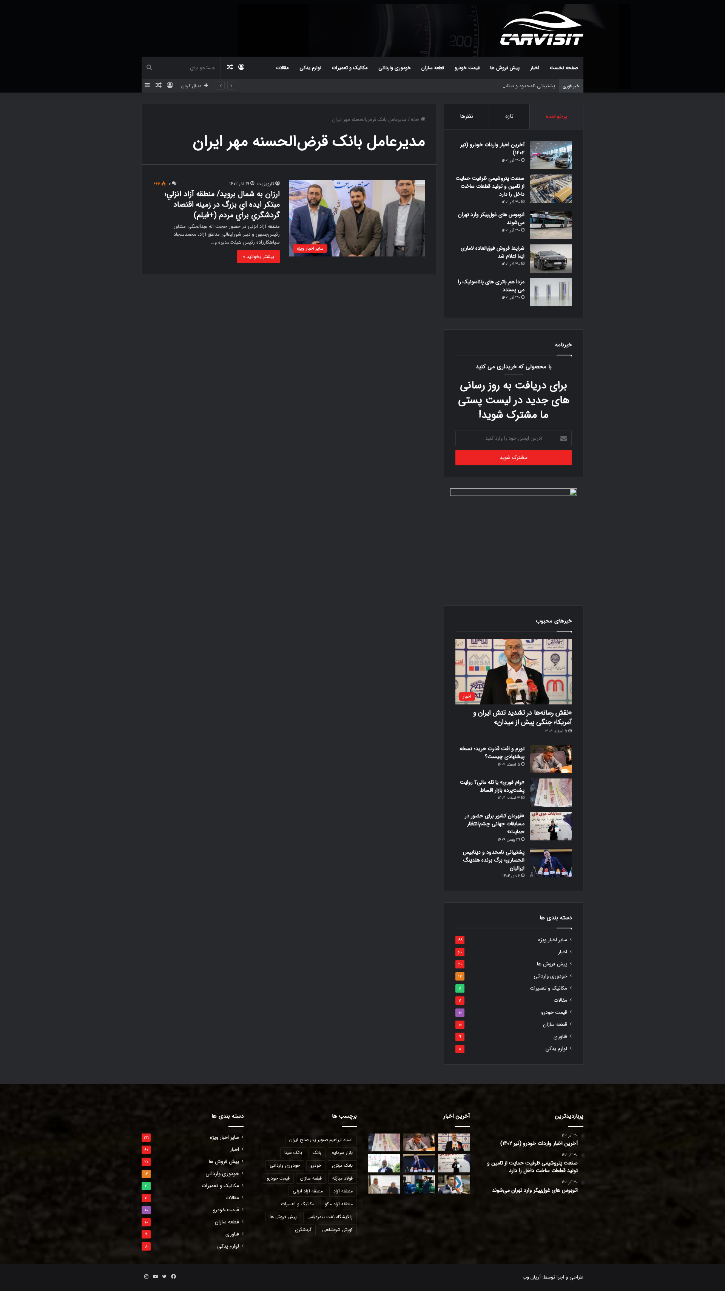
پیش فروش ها (505, 68)
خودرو (315, 1165)
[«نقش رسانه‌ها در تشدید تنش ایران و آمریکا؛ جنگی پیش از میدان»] (454, 1142)
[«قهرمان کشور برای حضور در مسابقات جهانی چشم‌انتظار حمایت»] (551, 826)
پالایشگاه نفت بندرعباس (330, 1216)
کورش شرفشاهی (337, 1229)
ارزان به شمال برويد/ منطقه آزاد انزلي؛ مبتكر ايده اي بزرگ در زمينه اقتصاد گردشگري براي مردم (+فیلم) (222, 204)
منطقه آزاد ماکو (339, 1204)
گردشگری (303, 1229)
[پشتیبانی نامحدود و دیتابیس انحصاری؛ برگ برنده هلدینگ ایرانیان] (551, 862)
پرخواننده (556, 116)
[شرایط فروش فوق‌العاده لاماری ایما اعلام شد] (551, 258)
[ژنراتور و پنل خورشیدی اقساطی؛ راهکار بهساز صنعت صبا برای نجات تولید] (419, 1184)
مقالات (282, 68)
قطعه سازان (432, 68)
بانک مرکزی (342, 1165)
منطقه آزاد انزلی (308, 1191)
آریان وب (532, 1277)
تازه (509, 116)
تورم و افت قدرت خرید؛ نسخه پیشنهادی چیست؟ (492, 752)
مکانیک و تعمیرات (350, 68)
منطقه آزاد (343, 1191)
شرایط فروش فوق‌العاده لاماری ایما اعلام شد (492, 252)
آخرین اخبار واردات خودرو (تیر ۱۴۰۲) (492, 149)
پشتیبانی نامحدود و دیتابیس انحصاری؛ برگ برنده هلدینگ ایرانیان (489, 86)
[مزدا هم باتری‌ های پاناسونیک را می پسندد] (551, 292)
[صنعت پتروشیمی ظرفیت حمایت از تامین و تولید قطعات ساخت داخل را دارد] (551, 189)
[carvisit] (541, 28)
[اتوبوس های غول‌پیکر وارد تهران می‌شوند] (551, 225)
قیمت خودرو (467, 68)
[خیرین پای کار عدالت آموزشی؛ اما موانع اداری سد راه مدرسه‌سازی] (384, 1184)
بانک (317, 1152)
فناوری (560, 1037)
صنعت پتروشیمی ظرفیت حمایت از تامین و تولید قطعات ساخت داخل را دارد (490, 186)
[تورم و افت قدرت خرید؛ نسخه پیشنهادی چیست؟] (551, 759)
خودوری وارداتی (394, 68)
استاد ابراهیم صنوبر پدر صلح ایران (321, 1139)
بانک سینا (293, 1152)
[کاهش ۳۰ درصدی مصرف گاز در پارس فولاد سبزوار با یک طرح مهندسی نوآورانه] (454, 1184)
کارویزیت (265, 183)
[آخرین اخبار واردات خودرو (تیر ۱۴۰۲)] (551, 155)
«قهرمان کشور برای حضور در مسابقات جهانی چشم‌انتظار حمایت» (494, 824)
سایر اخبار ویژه (552, 940)
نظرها (466, 116)
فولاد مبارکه (342, 1178)
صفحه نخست (564, 68)
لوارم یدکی (310, 68)
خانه (416, 120)
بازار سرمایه (342, 1152)
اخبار (534, 68)
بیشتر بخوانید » (258, 257)
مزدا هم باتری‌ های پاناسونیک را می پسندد (491, 286)
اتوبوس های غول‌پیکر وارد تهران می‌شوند (491, 218)
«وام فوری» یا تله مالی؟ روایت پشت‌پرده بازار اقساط (492, 786)
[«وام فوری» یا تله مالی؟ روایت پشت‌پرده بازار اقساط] (551, 792)
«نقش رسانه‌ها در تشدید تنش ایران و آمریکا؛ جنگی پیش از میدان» (522, 717)
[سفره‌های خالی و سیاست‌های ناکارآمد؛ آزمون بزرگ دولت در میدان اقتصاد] (384, 1163)
